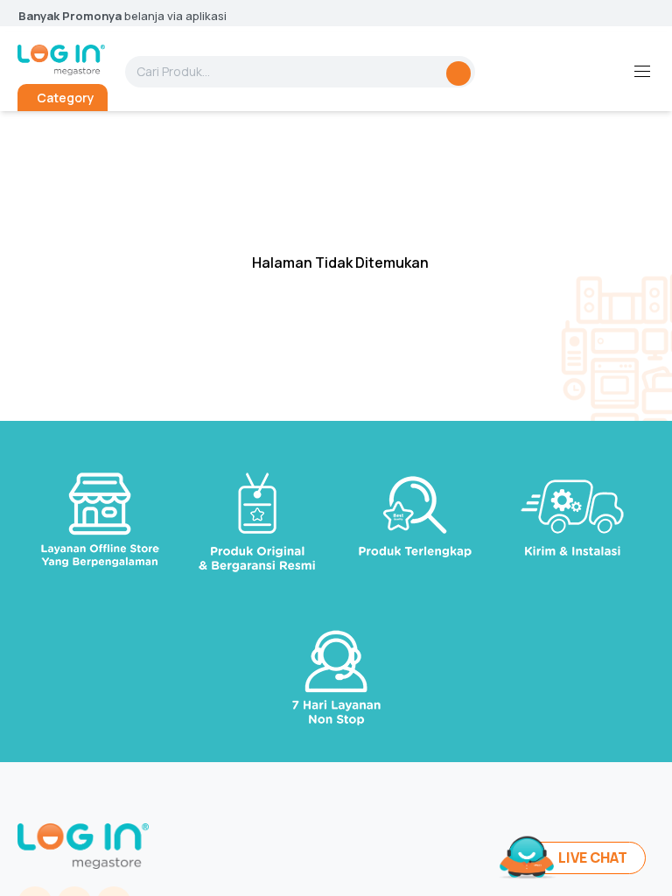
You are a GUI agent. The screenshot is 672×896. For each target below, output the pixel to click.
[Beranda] (61, 60)
